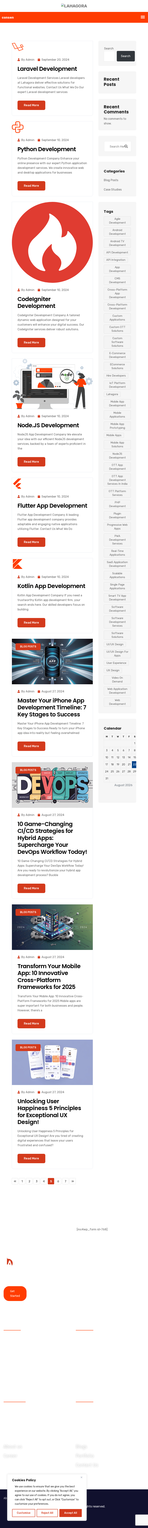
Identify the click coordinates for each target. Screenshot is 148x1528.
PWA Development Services (117, 539)
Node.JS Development (48, 425)
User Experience (116, 663)
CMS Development (117, 280)
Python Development (47, 149)
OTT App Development (117, 466)
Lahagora (112, 394)
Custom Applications (117, 317)
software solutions (117, 635)
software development (117, 608)
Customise (23, 1512)
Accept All (70, 1512)
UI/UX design (114, 644)
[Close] (83, 1477)
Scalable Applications (117, 575)
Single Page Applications (117, 586)
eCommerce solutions (117, 366)
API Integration (115, 259)
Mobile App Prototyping (117, 425)
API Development (117, 252)
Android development (117, 231)
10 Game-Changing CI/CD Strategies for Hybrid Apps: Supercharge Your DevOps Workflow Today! (52, 838)
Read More (31, 105)
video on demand (117, 679)
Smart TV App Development (117, 597)
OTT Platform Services (117, 493)
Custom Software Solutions (117, 342)
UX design (112, 670)
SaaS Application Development (117, 564)
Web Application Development (117, 690)
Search (109, 48)
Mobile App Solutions (117, 444)
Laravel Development (47, 69)
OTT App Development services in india (117, 480)
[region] (47, 1497)
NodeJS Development (117, 455)
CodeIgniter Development (36, 302)
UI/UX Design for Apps (117, 653)
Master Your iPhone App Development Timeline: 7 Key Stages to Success (52, 707)
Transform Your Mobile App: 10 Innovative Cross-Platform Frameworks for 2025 (49, 976)
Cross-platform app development (117, 293)
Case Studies (113, 189)
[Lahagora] (74, 6)
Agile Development (117, 220)
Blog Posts (28, 646)
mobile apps (113, 435)
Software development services (117, 622)
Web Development (117, 702)
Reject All (47, 1512)
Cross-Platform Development (117, 306)
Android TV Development (117, 243)
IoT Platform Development (117, 384)
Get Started (15, 1293)
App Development (117, 269)
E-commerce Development (117, 355)
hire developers (116, 375)
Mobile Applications (117, 414)
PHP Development (117, 504)
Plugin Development (117, 515)
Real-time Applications (117, 552)
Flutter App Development (52, 506)
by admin (27, 59)
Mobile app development (117, 403)
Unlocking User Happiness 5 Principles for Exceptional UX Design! (49, 1111)
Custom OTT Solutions (117, 328)
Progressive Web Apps (117, 526)
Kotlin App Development (51, 586)
